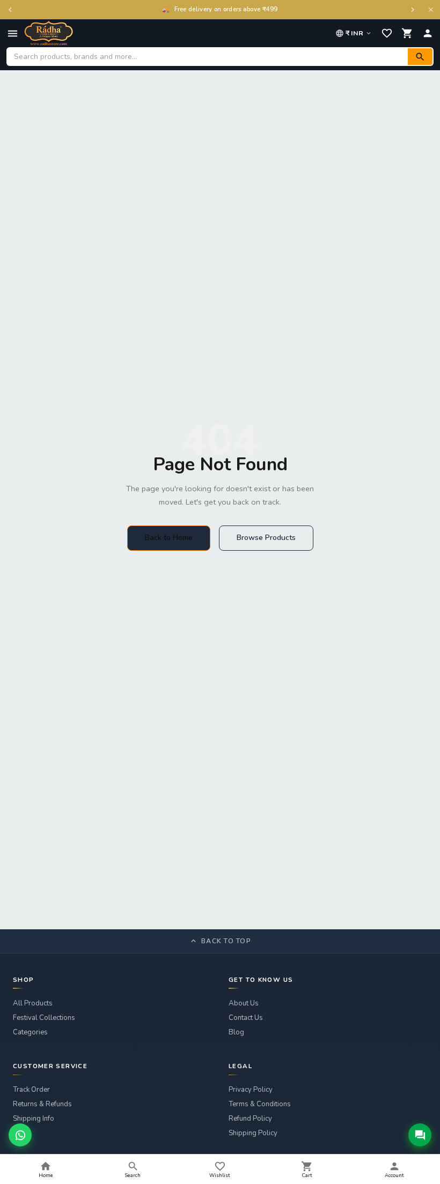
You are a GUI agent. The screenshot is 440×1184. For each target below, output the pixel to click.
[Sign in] (427, 33)
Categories (30, 1032)
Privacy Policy (251, 1089)
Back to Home (169, 537)
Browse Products (266, 537)
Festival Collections (44, 1018)
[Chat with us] (419, 1134)
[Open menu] (12, 33)
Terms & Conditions (260, 1104)
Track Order (31, 1089)
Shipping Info (33, 1118)
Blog (236, 1032)
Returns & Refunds (42, 1104)
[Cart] (407, 33)
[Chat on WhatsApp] (20, 1134)
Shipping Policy (253, 1133)
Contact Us (246, 1018)
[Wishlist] (387, 33)
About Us (244, 1003)
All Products (33, 1003)
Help (20, 1133)
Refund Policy (250, 1118)
